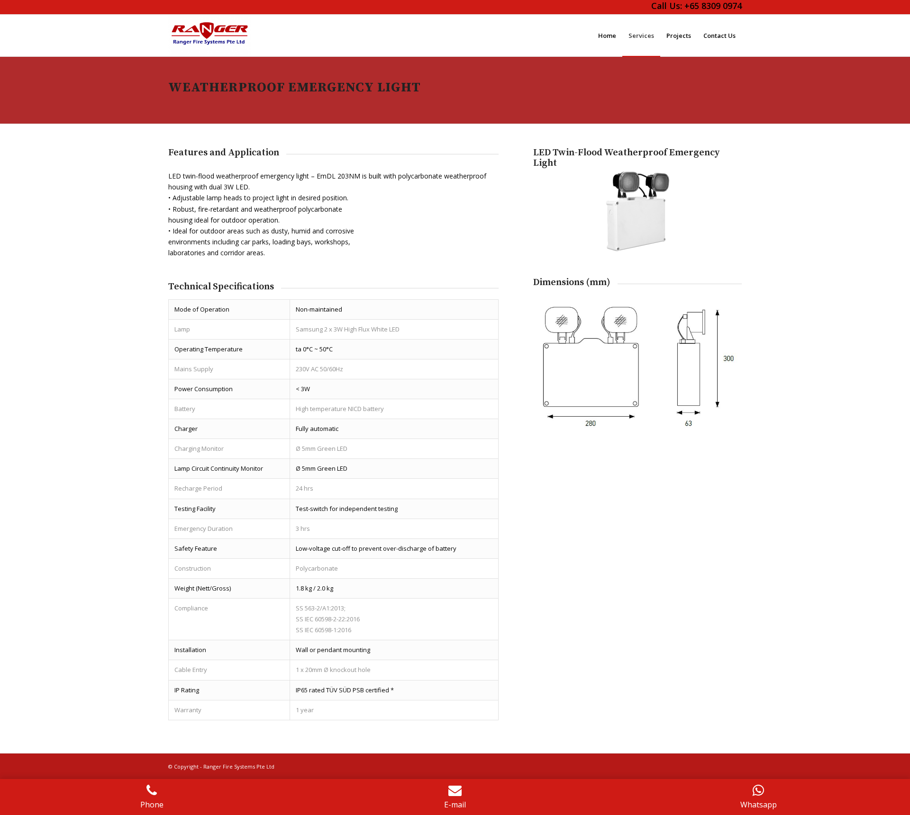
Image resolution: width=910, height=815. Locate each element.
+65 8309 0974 (713, 5)
